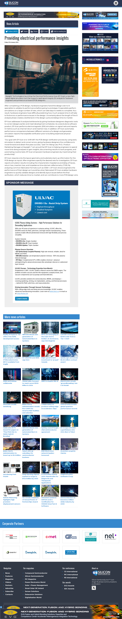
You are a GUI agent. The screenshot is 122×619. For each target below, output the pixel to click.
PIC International (71, 575)
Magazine (9, 579)
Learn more (22, 299)
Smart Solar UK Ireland (34, 588)
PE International (70, 578)
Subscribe (9, 591)
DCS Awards (69, 586)
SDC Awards (69, 589)
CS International (70, 571)
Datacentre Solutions (33, 594)
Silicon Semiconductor (34, 576)
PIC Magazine (30, 579)
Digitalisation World (33, 597)
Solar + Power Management (36, 585)
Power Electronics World (35, 582)
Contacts (9, 594)
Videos (8, 582)
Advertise (9, 588)
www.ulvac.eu (54, 291)
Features (9, 576)
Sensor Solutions (32, 591)
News (7, 573)
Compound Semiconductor (36, 573)
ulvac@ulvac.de (22, 293)
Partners (8, 585)
